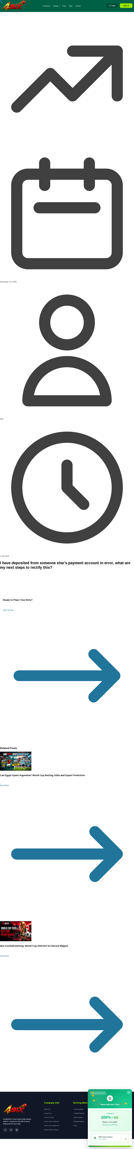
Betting (55, 6)
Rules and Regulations (51, 1125)
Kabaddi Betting (78, 1121)
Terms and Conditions (51, 1121)
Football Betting (78, 1113)
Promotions (46, 6)
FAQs (64, 6)
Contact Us (48, 1113)
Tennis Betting (78, 1117)
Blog (70, 6)
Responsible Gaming (51, 1130)
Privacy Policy (49, 1117)
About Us (47, 1109)
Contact (78, 6)
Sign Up (126, 6)
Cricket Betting (78, 1109)
